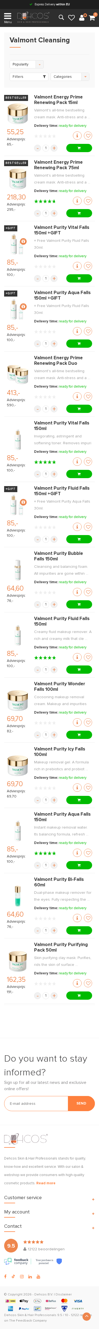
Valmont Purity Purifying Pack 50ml (61, 947)
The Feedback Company (28, 1320)
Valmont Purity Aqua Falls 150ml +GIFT (62, 296)
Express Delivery (52, 4)
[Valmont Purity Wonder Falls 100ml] (18, 700)
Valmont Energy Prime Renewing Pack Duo (58, 361)
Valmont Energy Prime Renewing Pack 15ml (58, 100)
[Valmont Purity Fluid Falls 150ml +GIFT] (18, 505)
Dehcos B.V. (43, 1294)
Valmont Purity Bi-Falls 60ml (59, 882)
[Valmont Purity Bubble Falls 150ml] (18, 570)
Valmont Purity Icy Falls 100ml (59, 752)
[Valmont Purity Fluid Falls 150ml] (18, 635)
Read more (46, 1183)
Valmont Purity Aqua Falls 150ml (62, 817)
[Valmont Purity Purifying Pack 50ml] (18, 961)
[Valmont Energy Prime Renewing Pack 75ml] (18, 179)
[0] (92, 18)
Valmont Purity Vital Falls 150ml (61, 426)
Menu (8, 22)
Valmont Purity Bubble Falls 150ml (58, 556)
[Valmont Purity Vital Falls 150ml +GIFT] (18, 244)
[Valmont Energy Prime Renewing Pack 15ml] (18, 113)
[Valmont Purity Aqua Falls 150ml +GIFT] (18, 309)
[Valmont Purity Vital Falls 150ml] (18, 439)
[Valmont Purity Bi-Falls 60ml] (18, 896)
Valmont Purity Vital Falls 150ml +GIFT (61, 230)
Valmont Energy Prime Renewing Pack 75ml (58, 165)
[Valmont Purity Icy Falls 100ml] (18, 765)
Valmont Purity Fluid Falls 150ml (62, 621)
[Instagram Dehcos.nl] (22, 1277)
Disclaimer (64, 1294)
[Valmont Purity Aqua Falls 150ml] (18, 831)
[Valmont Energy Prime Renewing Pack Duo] (18, 374)
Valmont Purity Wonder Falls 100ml (59, 687)
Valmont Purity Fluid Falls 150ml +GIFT (62, 491)
